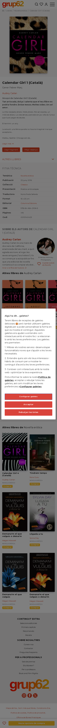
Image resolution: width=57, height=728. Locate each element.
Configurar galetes (28, 396)
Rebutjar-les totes (28, 412)
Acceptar (28, 404)
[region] (28, 363)
